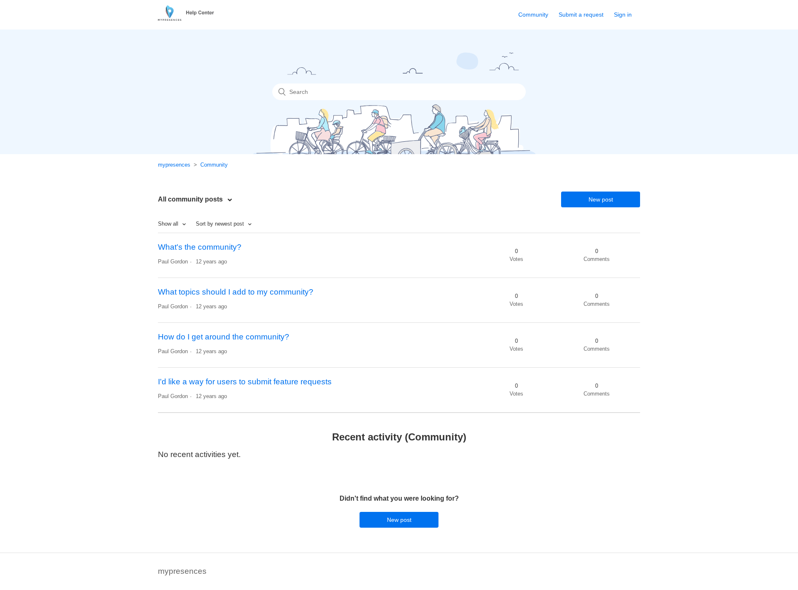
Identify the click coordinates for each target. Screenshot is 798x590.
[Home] (189, 18)
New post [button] (601, 199)
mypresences (174, 165)
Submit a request (581, 14)
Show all (169, 224)
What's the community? (199, 247)
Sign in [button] (623, 14)
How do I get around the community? (223, 336)
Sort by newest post (221, 224)
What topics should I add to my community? (235, 292)
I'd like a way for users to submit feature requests (245, 381)
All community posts (191, 199)
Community (533, 14)
